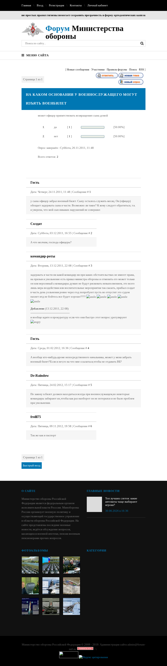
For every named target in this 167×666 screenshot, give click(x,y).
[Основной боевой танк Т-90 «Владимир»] (51, 606)
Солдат (36, 224)
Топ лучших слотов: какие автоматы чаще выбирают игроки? (121, 502)
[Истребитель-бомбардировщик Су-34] (71, 606)
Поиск (133, 69)
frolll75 (35, 417)
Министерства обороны (84, 32)
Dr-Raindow (39, 375)
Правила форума (117, 69)
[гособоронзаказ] (71, 565)
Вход (40, 5)
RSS (141, 69)
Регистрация (56, 5)
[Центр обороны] (51, 565)
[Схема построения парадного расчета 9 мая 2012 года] (71, 585)
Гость (34, 182)
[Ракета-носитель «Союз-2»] (30, 606)
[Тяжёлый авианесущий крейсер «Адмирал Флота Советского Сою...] (51, 585)
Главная (26, 5)
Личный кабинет (97, 5)
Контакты (76, 5)
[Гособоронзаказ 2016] (30, 585)
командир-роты (42, 256)
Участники (98, 69)
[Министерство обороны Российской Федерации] (30, 565)
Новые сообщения (78, 69)
